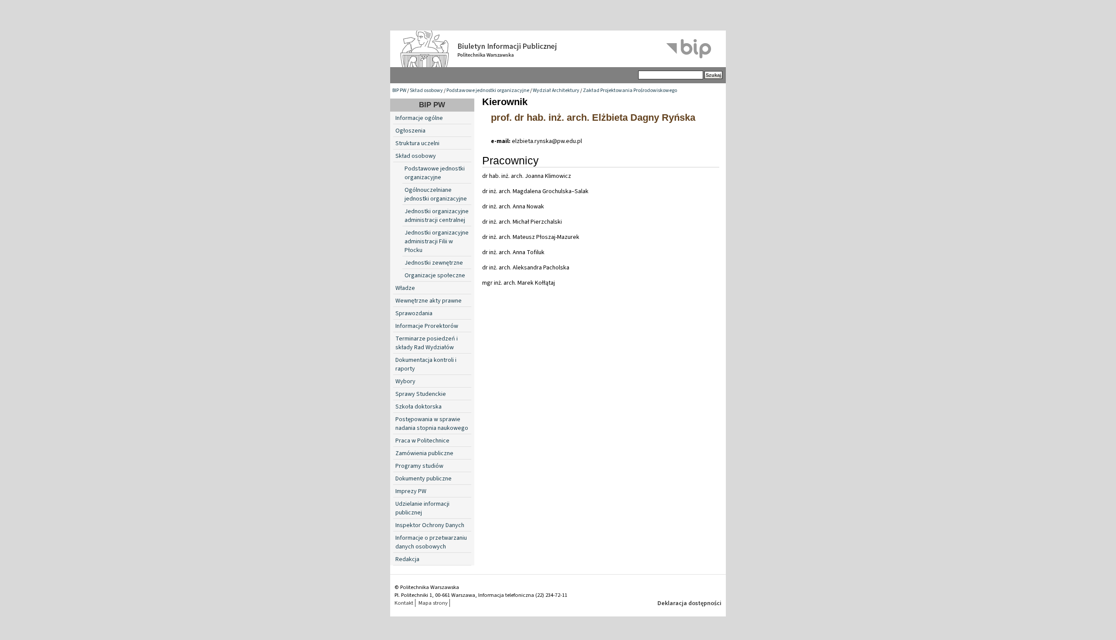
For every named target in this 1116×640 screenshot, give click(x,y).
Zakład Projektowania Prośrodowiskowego (630, 90)
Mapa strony (433, 603)
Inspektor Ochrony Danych (429, 525)
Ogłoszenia (410, 130)
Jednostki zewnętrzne (434, 263)
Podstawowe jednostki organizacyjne (487, 90)
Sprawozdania (413, 313)
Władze (405, 288)
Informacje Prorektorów (426, 326)
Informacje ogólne (419, 118)
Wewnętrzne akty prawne (428, 300)
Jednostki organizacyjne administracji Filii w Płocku (437, 241)
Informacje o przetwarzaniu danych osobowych (431, 542)
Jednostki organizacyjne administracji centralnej (437, 216)
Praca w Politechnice (422, 440)
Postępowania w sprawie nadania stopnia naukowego (431, 423)
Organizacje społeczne (435, 275)
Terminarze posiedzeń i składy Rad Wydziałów (426, 343)
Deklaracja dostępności (689, 603)
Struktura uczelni (417, 143)
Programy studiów (419, 466)
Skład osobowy (426, 90)
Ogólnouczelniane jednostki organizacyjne (436, 194)
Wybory (405, 381)
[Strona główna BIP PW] (558, 49)
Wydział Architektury (556, 90)
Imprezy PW (410, 491)
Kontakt (404, 603)
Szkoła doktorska (418, 406)
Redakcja (407, 559)
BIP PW (399, 90)
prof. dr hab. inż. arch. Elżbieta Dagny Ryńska (593, 117)
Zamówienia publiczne (424, 453)
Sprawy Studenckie (420, 394)
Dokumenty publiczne (423, 478)
